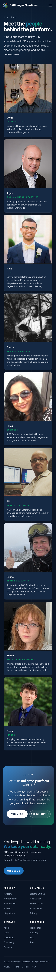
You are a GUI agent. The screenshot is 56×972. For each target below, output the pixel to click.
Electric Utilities (37, 894)
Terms (16, 967)
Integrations (9, 913)
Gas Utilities (35, 898)
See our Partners (40, 814)
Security (34, 932)
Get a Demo (17, 814)
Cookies (25, 967)
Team (6, 932)
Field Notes (35, 927)
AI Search (8, 908)
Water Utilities (36, 903)
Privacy (7, 967)
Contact (8, 860)
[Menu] (50, 5)
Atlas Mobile (10, 903)
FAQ (32, 937)
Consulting (9, 942)
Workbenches (10, 898)
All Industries (36, 908)
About (6, 927)
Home (6, 17)
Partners (8, 947)
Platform (8, 894)
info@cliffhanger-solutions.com (30, 860)
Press (33, 942)
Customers (9, 937)
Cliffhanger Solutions (23, 5)
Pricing (33, 913)
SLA (34, 967)
